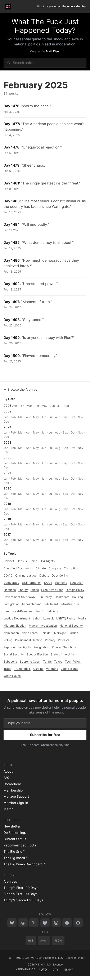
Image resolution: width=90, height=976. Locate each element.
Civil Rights (47, 561)
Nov (80, 417)
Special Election (37, 654)
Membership (13, 790)
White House (12, 676)
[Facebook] (67, 922)
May (45, 405)
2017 (7, 534)
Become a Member (74, 6)
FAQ (7, 778)
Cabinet (9, 561)
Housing (77, 597)
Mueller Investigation (43, 625)
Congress (55, 568)
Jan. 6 (39, 611)
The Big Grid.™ (14, 852)
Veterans (52, 668)
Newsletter (53, 6)
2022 (7, 458)
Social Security (14, 654)
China (33, 561)
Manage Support (16, 796)
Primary (50, 640)
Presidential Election (28, 640)
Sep (65, 417)
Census (22, 561)
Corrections (13, 784)
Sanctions (70, 647)
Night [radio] (68, 969)
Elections (10, 589)
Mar (29, 405)
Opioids (45, 633)
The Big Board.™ (16, 858)
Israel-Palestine (22, 611)
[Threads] (23, 922)
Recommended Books (20, 845)
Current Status (15, 839)
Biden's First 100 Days (20, 894)
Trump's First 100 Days (21, 888)
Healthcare (62, 597)
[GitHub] (78, 922)
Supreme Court (30, 661)
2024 (8, 427)
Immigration (11, 604)
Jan (14, 405)
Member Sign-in (16, 803)
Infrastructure (69, 604)
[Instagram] (56, 922)
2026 (7, 406)
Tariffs (47, 661)
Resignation (41, 647)
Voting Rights (69, 668)
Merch (8, 809)
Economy (61, 582)
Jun (52, 405)
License (58, 964)
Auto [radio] (43, 969)
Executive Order (52, 589)
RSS (30, 940)
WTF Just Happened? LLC (46, 957)
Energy (23, 589)
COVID (8, 575)
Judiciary (52, 611)
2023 (7, 442)
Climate (41, 568)
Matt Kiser (53, 51)
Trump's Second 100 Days (23, 900)
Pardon (73, 633)
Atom (43, 940)
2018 (7, 519)
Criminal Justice (26, 575)
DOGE (48, 582)
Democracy (11, 582)
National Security (71, 625)
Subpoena (10, 661)
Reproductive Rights (17, 647)
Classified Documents (18, 568)
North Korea (30, 633)
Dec (6, 421)
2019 (7, 504)
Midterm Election (15, 625)
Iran (6, 611)
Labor (37, 618)
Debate (44, 575)
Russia (56, 647)
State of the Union (63, 654)
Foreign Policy (75, 589)
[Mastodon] (45, 922)
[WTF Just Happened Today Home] (8, 6)
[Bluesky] (12, 922)
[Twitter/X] (34, 922)
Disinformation (31, 582)
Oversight (59, 633)
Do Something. (15, 833)
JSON (58, 940)
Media (82, 618)
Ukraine (38, 668)
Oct (73, 417)
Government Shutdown (19, 597)
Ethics (35, 589)
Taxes (58, 661)
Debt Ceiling (60, 575)
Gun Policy (44, 597)
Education (76, 582)
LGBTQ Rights (65, 618)
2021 (7, 473)
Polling (8, 640)
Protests (63, 640)
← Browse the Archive (20, 389)
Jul (59, 405)
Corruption (71, 568)
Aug (66, 405)
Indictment (51, 604)
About (40, 6)
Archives (10, 881)
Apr (37, 405)
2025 (7, 412)
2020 (8, 488)
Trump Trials (22, 668)
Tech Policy (73, 661)
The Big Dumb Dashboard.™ (24, 864)
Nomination (11, 633)
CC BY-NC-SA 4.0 (39, 964)
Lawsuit (48, 618)
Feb (21, 405)
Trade (7, 668)
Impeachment (31, 604)
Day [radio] (56, 969)
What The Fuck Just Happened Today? (45, 25)
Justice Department (17, 618)
